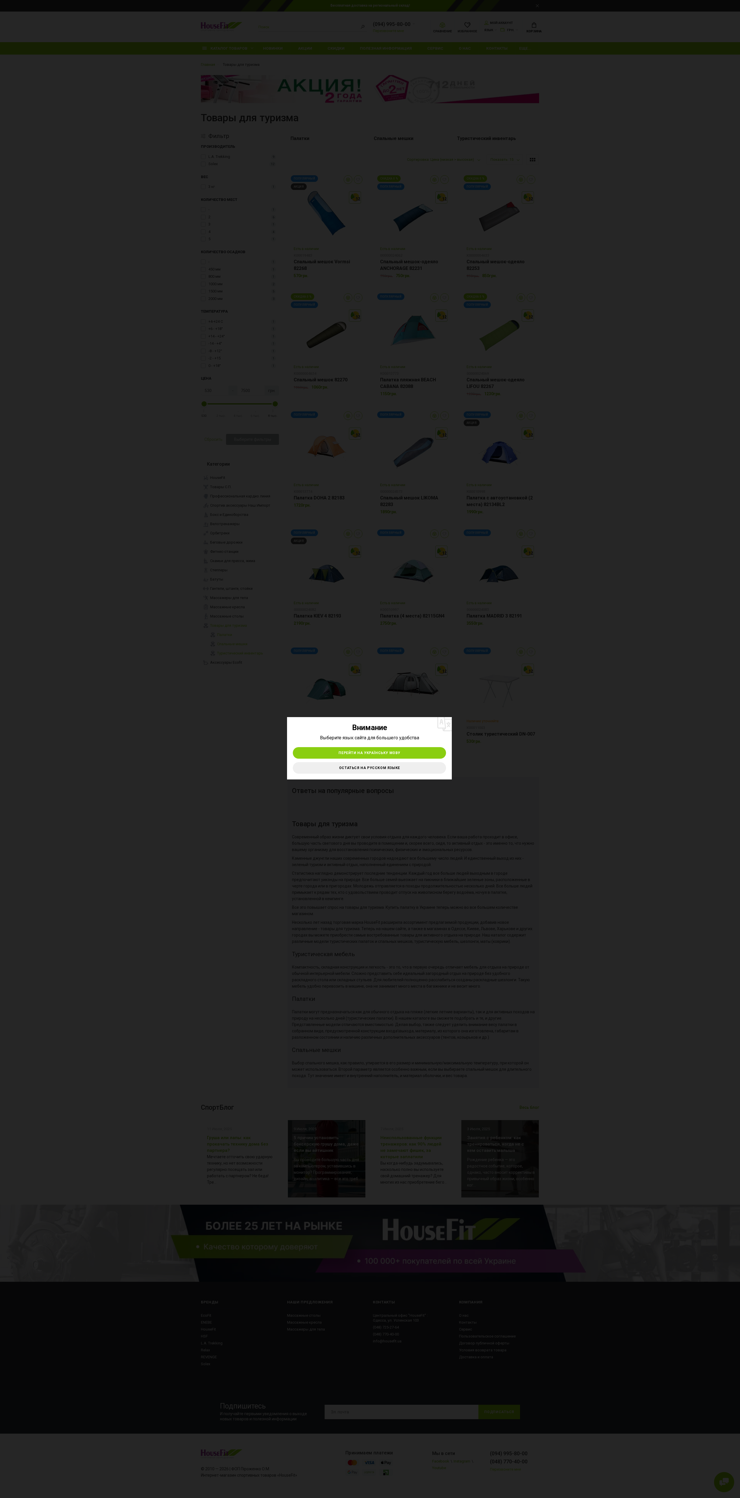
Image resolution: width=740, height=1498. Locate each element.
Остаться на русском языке (369, 768)
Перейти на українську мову (369, 753)
